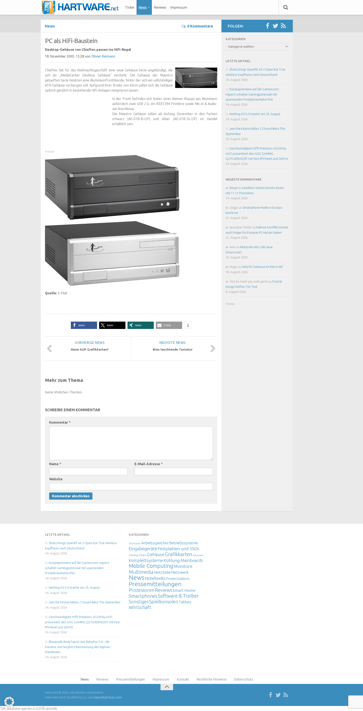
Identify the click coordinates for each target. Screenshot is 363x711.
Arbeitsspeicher (155, 543)
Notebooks (155, 578)
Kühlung (172, 560)
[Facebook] (267, 26)
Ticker (129, 7)
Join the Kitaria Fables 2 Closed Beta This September (85, 602)
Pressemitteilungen (155, 583)
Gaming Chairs (137, 555)
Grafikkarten (178, 554)
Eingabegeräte (143, 548)
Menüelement (81, 7)
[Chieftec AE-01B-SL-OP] (112, 285)
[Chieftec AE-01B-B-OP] (112, 218)
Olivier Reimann (103, 56)
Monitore (183, 566)
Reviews (160, 7)
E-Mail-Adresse (148, 464)
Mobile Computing (151, 566)
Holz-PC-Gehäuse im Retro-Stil (262, 266)
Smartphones (143, 595)
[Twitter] (275, 26)
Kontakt (183, 679)
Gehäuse (155, 554)
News (143, 7)
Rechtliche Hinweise (211, 679)
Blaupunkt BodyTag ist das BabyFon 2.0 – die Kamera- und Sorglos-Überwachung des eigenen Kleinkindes (77, 647)
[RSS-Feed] (283, 26)
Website (56, 479)
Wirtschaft (140, 607)
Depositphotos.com (108, 697)
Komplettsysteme (146, 560)
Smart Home (184, 590)
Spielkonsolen (163, 601)
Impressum (178, 7)
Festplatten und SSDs (178, 548)
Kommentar (60, 422)
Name (55, 464)
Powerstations (177, 578)
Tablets (185, 602)
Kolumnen (198, 555)
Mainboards (191, 560)
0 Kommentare (200, 26)
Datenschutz (243, 679)
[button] (84, 325)
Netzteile (162, 572)
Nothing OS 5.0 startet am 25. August (254, 114)
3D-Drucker (135, 543)
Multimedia (141, 572)
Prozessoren (141, 590)
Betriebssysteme (183, 543)
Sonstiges (139, 601)
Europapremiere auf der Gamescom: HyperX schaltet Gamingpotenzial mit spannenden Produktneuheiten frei (252, 94)
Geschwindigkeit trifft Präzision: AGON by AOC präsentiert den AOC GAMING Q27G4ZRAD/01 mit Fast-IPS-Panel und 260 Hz (257, 153)
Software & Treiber (178, 595)
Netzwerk (180, 572)
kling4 (233, 188)
